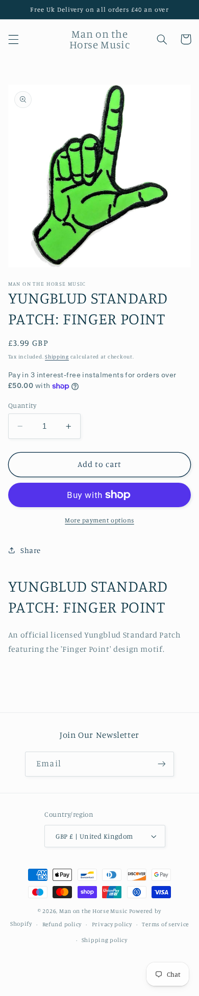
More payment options (99, 520)
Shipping (57, 356)
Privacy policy (112, 924)
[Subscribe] (161, 764)
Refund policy (62, 924)
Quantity (22, 405)
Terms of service (165, 924)
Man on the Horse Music (94, 911)
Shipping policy (105, 940)
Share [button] (30, 550)
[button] (13, 39)
